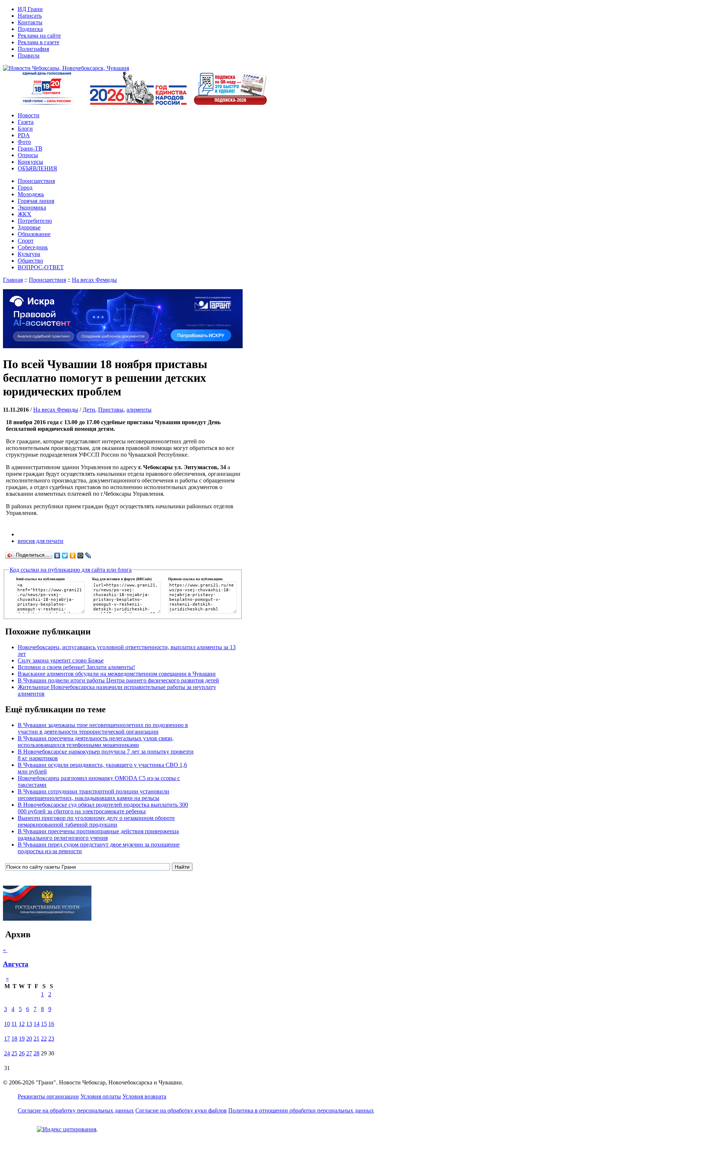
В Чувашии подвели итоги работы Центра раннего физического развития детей (118, 680)
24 (7, 1053)
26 (22, 1053)
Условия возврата (144, 1096)
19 (22, 1038)
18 (14, 1038)
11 (14, 1024)
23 (51, 1038)
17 (7, 1038)
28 (36, 1053)
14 (36, 1024)
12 (22, 1024)
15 (44, 1024)
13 (29, 1024)
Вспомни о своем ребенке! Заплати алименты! (76, 667)
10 (7, 1024)
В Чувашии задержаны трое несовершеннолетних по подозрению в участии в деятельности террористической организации (103, 728)
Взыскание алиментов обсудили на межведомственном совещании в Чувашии (117, 674)
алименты (139, 409)
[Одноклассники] (73, 555)
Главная (13, 280)
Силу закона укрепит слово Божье (61, 660)
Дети (89, 409)
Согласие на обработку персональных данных (76, 1110)
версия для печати (40, 541)
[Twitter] (65, 555)
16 (51, 1024)
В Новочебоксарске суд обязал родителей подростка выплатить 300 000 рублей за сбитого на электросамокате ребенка (103, 808)
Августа (15, 964)
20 (29, 1038)
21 (36, 1038)
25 (14, 1053)
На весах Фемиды (94, 280)
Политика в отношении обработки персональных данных (301, 1110)
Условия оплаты (100, 1096)
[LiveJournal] (88, 555)
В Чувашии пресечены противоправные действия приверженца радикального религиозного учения (98, 834)
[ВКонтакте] (57, 555)
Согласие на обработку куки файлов (181, 1110)
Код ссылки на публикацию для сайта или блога (71, 570)
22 (44, 1038)
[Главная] (66, 68)
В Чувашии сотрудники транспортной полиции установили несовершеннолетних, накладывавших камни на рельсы (93, 794)
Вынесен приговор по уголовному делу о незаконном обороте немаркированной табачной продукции (96, 821)
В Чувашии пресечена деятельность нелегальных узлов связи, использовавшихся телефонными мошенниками (96, 741)
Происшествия (47, 280)
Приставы (111, 409)
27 (29, 1053)
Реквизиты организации (48, 1096)
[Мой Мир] (80, 555)
